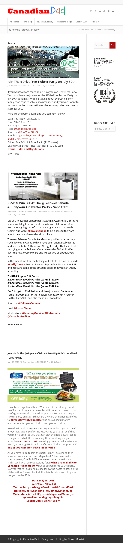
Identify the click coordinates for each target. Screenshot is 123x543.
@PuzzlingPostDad (29, 135)
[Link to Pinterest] (108, 11)
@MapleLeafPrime (33, 490)
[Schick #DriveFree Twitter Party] (43, 62)
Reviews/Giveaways (62, 211)
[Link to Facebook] (95, 11)
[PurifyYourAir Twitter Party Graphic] (43, 186)
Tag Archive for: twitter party (23, 29)
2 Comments (24, 86)
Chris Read (49, 86)
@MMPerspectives (18, 139)
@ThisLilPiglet (36, 494)
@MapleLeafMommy (59, 494)
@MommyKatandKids (59, 490)
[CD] (36, 11)
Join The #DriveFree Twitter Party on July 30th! (42, 82)
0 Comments (29, 211)
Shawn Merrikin (76, 539)
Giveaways (43, 211)
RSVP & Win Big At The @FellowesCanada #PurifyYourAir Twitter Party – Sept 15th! (38, 205)
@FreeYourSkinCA (28, 132)
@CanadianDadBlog (25, 128)
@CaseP (33, 139)
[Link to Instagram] (104, 11)
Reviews (51, 211)
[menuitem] (14, 21)
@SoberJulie (56, 497)
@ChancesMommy (51, 135)
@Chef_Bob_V (52, 500)
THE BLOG (37, 86)
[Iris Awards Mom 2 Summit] (105, 102)
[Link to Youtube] (113, 11)
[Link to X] (90, 11)
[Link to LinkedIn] (100, 11)
